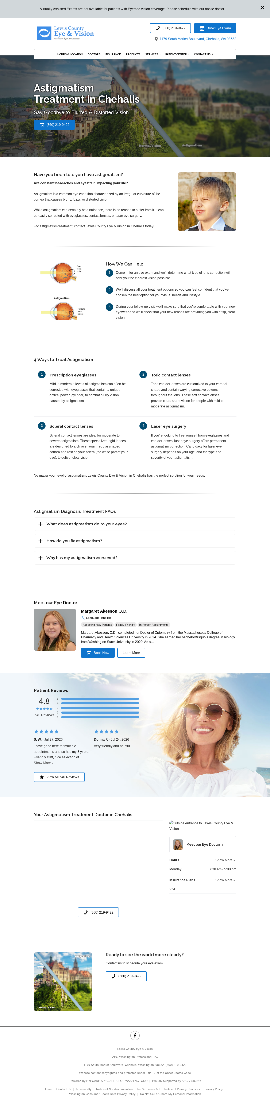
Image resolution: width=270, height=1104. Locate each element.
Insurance (113, 54)
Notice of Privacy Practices (182, 1089)
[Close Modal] (262, 8)
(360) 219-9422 (176, 1064)
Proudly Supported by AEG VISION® (176, 1080)
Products (133, 54)
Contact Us (202, 54)
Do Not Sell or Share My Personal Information (170, 1094)
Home (48, 1089)
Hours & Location (70, 54)
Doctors (94, 54)
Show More (42, 763)
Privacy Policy (213, 1089)
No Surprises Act (148, 1089)
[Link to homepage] (76, 32)
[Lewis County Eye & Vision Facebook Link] (134, 1035)
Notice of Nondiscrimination (114, 1089)
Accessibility (84, 1089)
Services (151, 54)
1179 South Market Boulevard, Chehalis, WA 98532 (197, 39)
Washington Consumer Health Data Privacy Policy (102, 1094)
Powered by (108, 1080)
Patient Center (176, 54)
